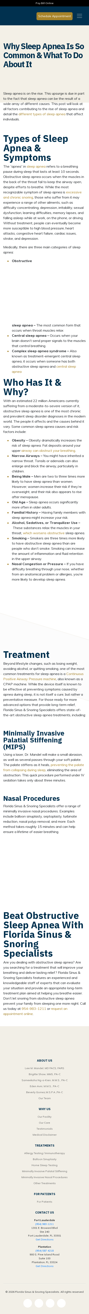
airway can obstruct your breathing (48, 450)
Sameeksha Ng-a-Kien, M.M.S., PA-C (45, 1080)
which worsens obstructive (44, 533)
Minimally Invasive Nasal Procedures (44, 1177)
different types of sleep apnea (42, 114)
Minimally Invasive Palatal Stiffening (44, 1171)
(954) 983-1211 (44, 1224)
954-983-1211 (34, 1008)
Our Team (44, 1098)
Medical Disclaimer (45, 1134)
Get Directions (45, 1239)
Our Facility (44, 1116)
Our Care (44, 1122)
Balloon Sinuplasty (44, 1159)
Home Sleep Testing (44, 1165)
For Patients (44, 1201)
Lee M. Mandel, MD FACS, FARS (44, 1068)
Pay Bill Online (45, 3)
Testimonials (45, 1128)
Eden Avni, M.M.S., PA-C (44, 1086)
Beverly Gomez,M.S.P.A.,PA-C (44, 1092)
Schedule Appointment (54, 16)
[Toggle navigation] (79, 16)
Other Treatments (44, 1183)
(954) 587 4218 (44, 1250)
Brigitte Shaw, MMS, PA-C (44, 1074)
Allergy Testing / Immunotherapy (44, 1153)
